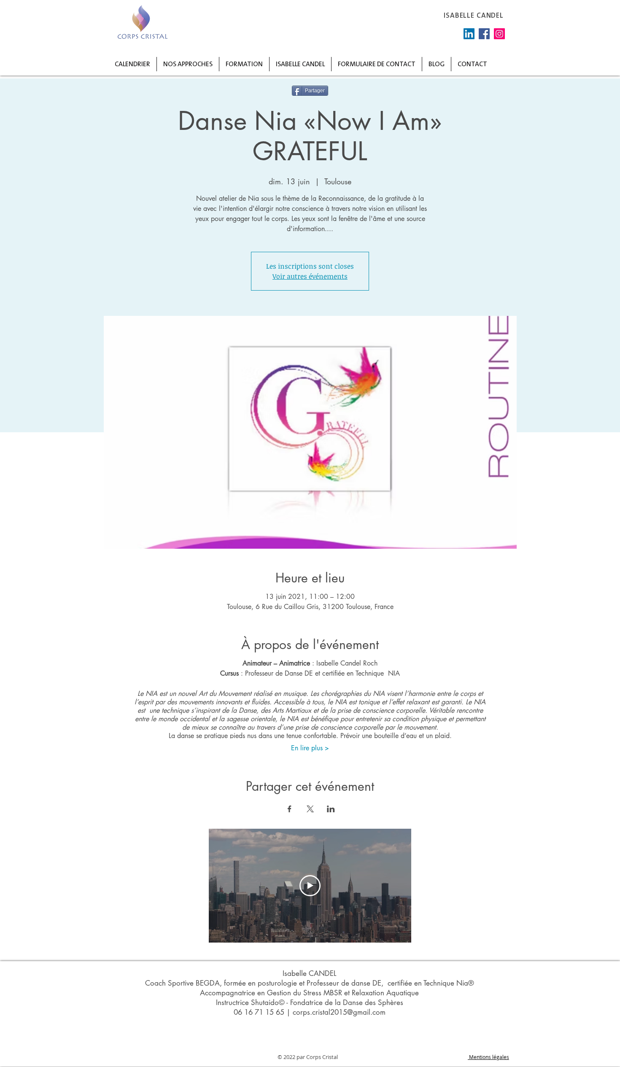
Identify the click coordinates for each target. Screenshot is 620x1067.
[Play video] (310, 885)
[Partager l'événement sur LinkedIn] (331, 809)
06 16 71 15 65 (259, 1012)
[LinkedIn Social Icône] (469, 33)
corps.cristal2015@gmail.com (339, 1012)
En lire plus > (310, 748)
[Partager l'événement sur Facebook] (290, 809)
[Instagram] (499, 33)
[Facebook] (484, 33)
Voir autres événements (310, 276)
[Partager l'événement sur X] (310, 809)
